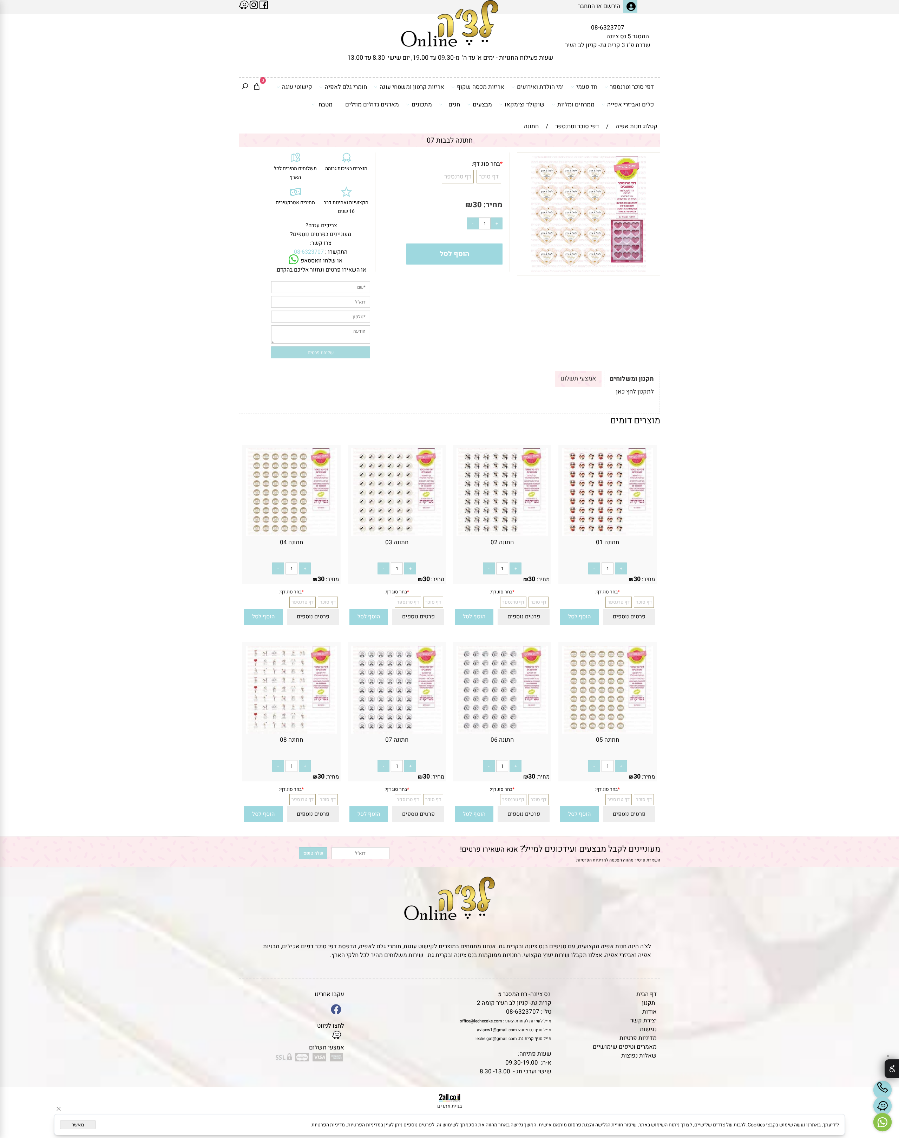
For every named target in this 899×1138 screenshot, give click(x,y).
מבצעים (482, 104)
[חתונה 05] (607, 731)
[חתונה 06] (502, 731)
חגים (454, 104)
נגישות (648, 1029)
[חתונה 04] (291, 534)
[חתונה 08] (291, 731)
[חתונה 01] (607, 534)
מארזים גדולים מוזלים (372, 104)
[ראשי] (449, 23)
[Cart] (257, 87)
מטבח (326, 104)
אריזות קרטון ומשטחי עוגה (412, 87)
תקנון (649, 1003)
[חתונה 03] (397, 534)
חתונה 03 (396, 542)
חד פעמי (586, 87)
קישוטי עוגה (297, 87)
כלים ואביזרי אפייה (630, 104)
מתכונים (422, 104)
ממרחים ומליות (576, 104)
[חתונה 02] (502, 534)
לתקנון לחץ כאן (635, 391)
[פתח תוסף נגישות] (892, 1068)
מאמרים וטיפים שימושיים (625, 1046)
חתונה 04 (291, 542)
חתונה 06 (502, 739)
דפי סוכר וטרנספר (632, 87)
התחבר (586, 6)
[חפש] (245, 87)
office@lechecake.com (481, 1021)
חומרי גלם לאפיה (346, 87)
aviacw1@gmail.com (497, 1030)
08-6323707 (607, 27)
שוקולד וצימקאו (525, 104)
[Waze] (882, 1106)
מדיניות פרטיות (638, 1038)
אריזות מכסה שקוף (480, 87)
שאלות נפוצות (639, 1055)
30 (477, 204)
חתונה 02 (502, 542)
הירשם (611, 6)
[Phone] (882, 1089)
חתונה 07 (396, 739)
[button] (579, 617)
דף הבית (646, 994)
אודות (649, 1011)
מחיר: (492, 204)
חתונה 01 (607, 542)
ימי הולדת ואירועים (540, 87)
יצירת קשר (643, 1020)
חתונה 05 (607, 739)
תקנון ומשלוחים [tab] (632, 379)
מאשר (78, 1124)
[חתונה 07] (397, 731)
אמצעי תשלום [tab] (578, 378)
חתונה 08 (291, 739)
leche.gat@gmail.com (496, 1038)
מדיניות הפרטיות (591, 860)
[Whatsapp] (882, 1122)
